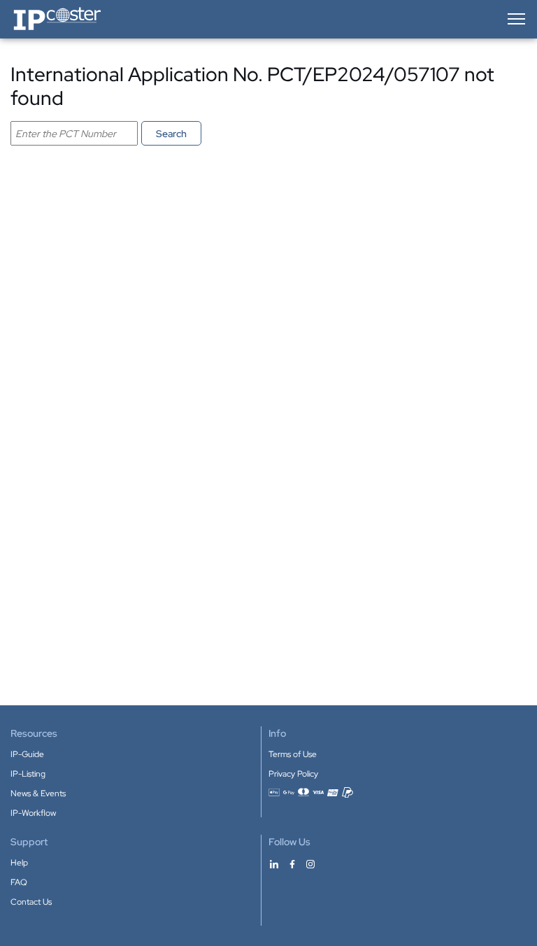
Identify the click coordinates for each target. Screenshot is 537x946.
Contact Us (31, 902)
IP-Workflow (33, 813)
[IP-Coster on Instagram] (310, 863)
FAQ (18, 882)
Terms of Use (292, 754)
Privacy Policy (293, 773)
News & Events (38, 793)
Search (171, 133)
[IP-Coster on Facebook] (292, 863)
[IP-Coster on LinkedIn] (274, 863)
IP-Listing (27, 773)
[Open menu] (515, 19)
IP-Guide (27, 754)
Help (19, 862)
